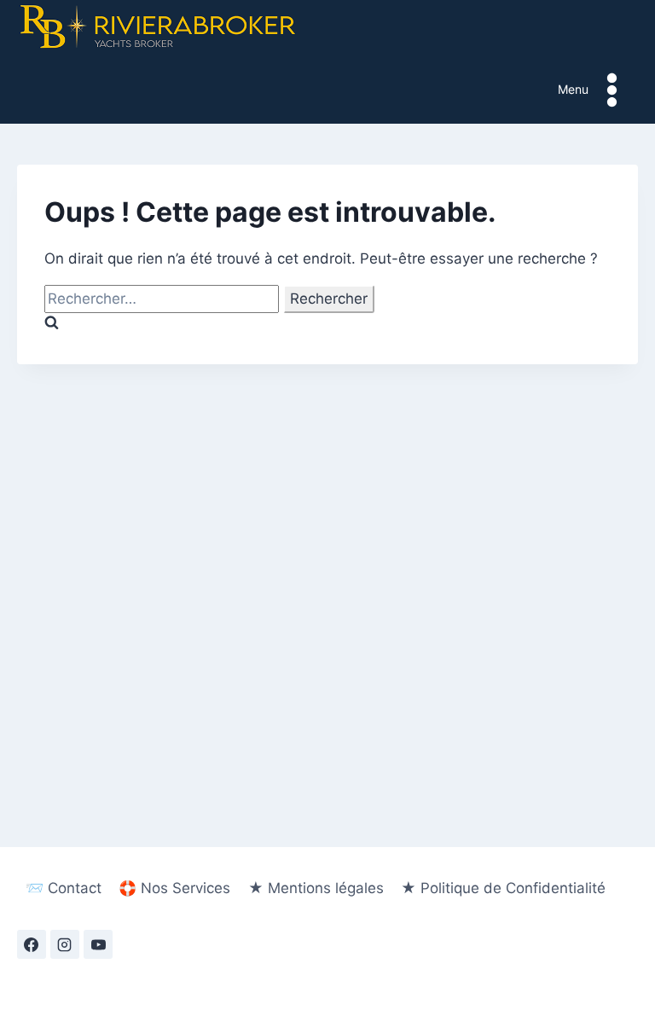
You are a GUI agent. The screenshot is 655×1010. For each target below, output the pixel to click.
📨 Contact (63, 888)
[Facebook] (31, 944)
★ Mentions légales (316, 888)
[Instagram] (64, 944)
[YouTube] (98, 944)
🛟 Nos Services (174, 888)
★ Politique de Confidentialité (503, 888)
